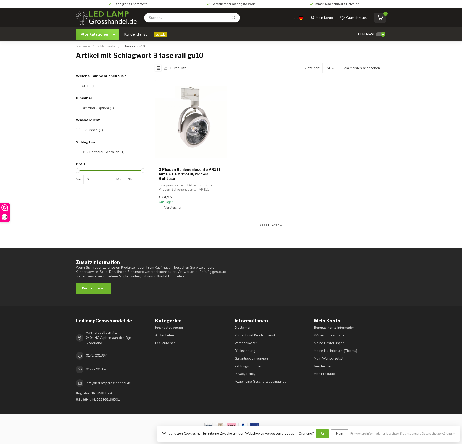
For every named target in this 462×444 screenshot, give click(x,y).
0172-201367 (96, 355)
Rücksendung (245, 350)
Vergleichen (173, 207)
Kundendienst (135, 34)
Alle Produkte (324, 374)
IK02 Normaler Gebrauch (103, 152)
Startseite (83, 46)
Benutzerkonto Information (334, 327)
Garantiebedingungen (251, 358)
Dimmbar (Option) (98, 108)
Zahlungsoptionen (248, 366)
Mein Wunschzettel (328, 358)
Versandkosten (246, 343)
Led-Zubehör (165, 343)
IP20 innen (92, 130)
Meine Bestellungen (329, 343)
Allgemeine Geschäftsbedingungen (262, 381)
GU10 (89, 86)
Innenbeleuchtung (169, 327)
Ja (322, 433)
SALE (160, 34)
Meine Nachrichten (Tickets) (335, 350)
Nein (339, 433)
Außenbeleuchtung (170, 335)
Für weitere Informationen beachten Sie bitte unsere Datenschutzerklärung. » (402, 433)
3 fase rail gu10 (133, 46)
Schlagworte (106, 46)
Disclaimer (242, 327)
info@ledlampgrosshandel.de (108, 383)
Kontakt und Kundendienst (255, 335)
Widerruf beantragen (330, 335)
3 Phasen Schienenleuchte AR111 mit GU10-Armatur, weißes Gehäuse (190, 174)
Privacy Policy (245, 374)
